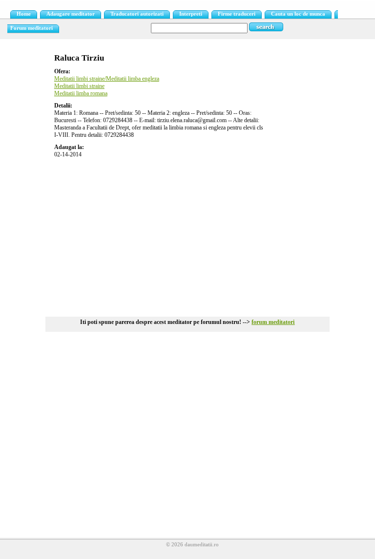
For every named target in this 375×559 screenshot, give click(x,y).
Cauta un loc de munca (298, 14)
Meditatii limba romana (80, 93)
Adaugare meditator (70, 14)
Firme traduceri (236, 14)
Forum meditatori (31, 28)
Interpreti (190, 14)
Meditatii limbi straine (79, 86)
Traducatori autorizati (137, 14)
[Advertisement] (187, 233)
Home (24, 14)
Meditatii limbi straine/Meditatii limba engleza (106, 78)
